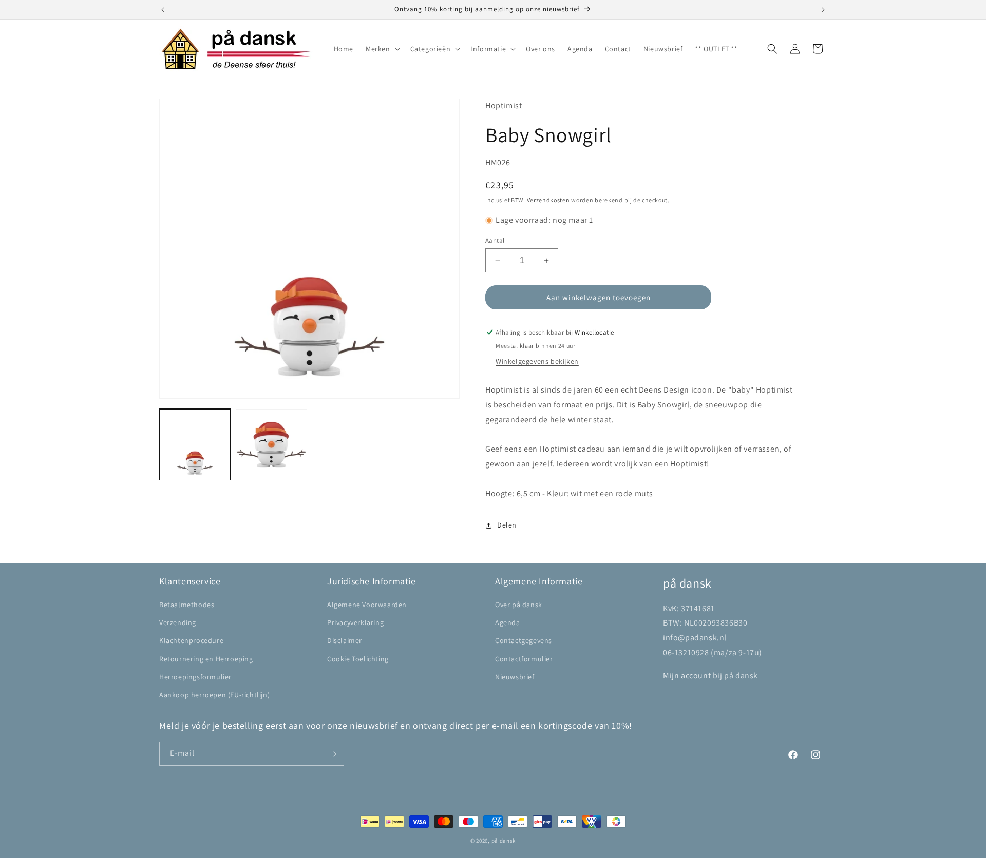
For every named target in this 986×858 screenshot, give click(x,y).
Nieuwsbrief (515, 676)
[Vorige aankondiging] (162, 10)
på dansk (503, 840)
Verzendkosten (548, 200)
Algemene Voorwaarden (367, 604)
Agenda (507, 622)
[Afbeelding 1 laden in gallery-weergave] (195, 444)
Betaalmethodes (186, 604)
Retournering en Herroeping (206, 659)
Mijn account (687, 675)
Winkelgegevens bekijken (537, 361)
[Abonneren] (332, 754)
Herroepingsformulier (195, 676)
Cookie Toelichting (358, 659)
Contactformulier (524, 659)
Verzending (177, 622)
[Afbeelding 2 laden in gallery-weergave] (271, 444)
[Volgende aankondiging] (823, 10)
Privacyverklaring (355, 622)
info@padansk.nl (695, 637)
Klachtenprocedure (191, 640)
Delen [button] (507, 525)
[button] (381, 49)
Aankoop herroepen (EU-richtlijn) (214, 694)
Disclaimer (344, 640)
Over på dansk (518, 604)
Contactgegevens (523, 640)
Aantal (494, 240)
